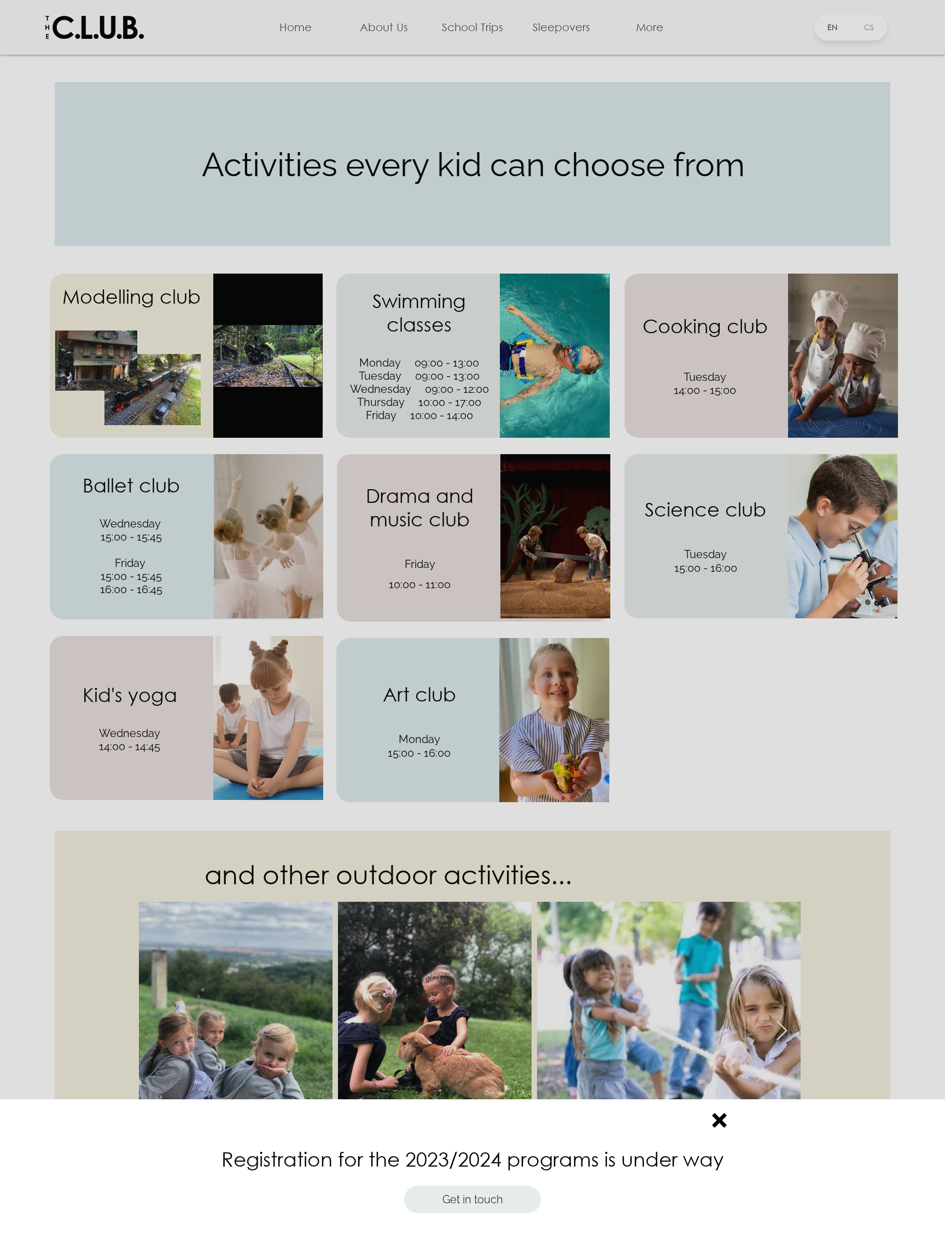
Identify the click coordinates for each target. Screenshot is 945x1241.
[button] (719, 1120)
